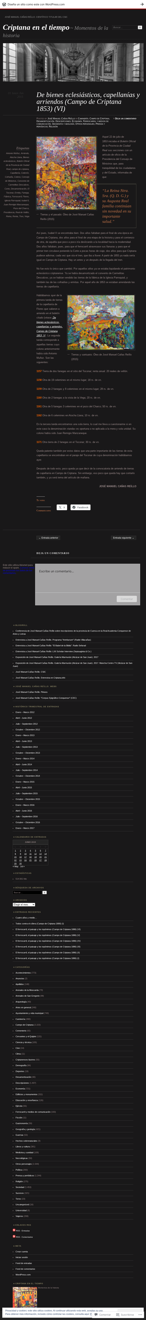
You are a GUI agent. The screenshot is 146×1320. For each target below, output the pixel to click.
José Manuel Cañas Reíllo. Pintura (31, 692)
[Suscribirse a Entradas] (14, 1231)
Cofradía (9, 177)
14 (45, 854)
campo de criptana (20, 169)
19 (35, 857)
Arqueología (21, 1002)
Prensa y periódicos (25, 1175)
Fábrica (7, 196)
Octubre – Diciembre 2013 (28, 753)
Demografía (21, 1065)
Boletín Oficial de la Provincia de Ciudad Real (17, 165)
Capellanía (15, 173)
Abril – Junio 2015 (24, 787)
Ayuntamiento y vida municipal (29, 1013)
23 (20, 860)
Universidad (21, 1210)
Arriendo (25, 153)
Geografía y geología (63, 124)
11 (30, 854)
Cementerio (21, 1031)
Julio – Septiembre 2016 (27, 816)
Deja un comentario (125, 118)
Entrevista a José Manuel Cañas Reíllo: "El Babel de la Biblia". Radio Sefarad (51, 645)
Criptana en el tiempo (36, 27)
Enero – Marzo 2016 (25, 805)
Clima (18, 1054)
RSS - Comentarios (24, 1237)
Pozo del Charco (21, 208)
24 (25, 860)
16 (20, 857)
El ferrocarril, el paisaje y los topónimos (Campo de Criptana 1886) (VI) (48, 929)
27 (40, 860)
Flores (26, 196)
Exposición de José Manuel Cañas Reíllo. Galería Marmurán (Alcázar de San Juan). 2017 (57, 657)
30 (20, 863)
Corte (7, 189)
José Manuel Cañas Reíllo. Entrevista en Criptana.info (40, 678)
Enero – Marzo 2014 (25, 758)
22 (15, 860)
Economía (77, 121)
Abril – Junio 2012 (24, 718)
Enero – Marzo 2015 (25, 782)
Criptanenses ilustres (25, 1060)
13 (40, 854)
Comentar (127, 599)
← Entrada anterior (48, 538)
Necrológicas (22, 1158)
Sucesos (20, 1193)
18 (30, 857)
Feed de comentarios (25, 1269)
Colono (17, 177)
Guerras (19, 1135)
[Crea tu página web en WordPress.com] (73, 4)
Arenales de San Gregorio (28, 996)
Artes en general (23, 1007)
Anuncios (20, 978)
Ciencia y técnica (23, 1042)
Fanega (25, 193)
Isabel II (25, 200)
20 (40, 857)
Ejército (19, 1106)
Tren (21, 216)
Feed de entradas (24, 1263)
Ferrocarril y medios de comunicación (33, 1112)
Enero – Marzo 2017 (25, 828)
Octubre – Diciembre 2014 (28, 776)
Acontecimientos (23, 973)
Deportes (20, 1071)
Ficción (19, 1117)
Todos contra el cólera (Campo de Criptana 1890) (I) (40, 923)
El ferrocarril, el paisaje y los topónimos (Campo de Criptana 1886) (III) (48, 946)
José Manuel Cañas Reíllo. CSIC (31, 672)
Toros (18, 1199)
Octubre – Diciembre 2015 (28, 799)
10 (25, 854)
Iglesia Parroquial (12, 200)
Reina (8, 216)
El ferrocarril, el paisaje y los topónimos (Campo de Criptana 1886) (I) (47, 958)
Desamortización (45, 121)
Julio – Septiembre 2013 (27, 747)
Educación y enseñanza (27, 1100)
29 (15, 863)
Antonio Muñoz (13, 153)
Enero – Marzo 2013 (25, 735)
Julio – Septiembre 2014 (27, 770)
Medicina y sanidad (24, 1152)
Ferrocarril (17, 196)
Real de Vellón (22, 212)
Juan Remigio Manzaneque (16, 204)
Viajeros (19, 1216)
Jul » (22, 866)
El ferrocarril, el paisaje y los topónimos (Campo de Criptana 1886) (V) (48, 935)
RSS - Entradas (23, 1231)
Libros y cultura (23, 1146)
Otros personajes (84, 124)
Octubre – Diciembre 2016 (28, 822)
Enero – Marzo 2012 (25, 712)
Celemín (25, 173)
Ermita (18, 193)
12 (35, 854)
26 (35, 860)
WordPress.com (23, 1274)
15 (15, 857)
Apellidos (20, 984)
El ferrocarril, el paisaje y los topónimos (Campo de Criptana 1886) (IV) (48, 941)
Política (19, 1170)
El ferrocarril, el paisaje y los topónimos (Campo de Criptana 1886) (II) (48, 952)
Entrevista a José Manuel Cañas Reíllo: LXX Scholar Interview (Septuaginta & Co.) (53, 651)
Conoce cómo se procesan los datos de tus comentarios (18, 570)
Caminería (83, 118)
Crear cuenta (22, 1251)
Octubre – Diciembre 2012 (28, 729)
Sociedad (20, 1187)
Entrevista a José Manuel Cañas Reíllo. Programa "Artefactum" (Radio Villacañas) (53, 640)
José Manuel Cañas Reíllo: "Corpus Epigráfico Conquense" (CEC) (46, 698)
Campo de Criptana (99, 118)
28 (45, 860)
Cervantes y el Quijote (26, 1036)
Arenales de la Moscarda (27, 990)
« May (15, 866)
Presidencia (9, 212)
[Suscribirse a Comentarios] (14, 1237)
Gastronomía (22, 1123)
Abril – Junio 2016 (24, 811)
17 (25, 857)
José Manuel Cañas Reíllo (61, 118)
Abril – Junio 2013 (24, 741)
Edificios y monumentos (26, 1094)
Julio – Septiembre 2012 (27, 724)
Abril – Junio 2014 (24, 764)
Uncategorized (22, 1204)
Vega (27, 216)
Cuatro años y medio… (26, 918)
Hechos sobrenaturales (26, 1141)
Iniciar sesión (22, 1257)
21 (45, 857)
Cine (18, 1048)
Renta (15, 216)
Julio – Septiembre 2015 (27, 793)
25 (30, 860)
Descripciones (63, 121)
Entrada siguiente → (123, 538)
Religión (53, 126)
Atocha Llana (16, 157)
